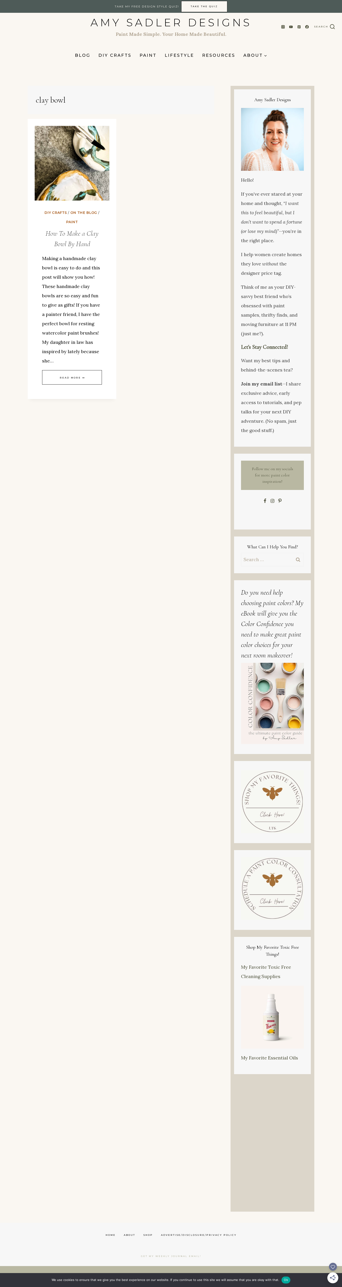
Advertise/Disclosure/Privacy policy (199, 1235)
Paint (148, 55)
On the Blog (83, 213)
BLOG (82, 55)
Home (111, 1235)
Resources (218, 55)
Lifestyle (179, 55)
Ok (286, 1280)
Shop (148, 1235)
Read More (72, 377)
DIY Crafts (114, 55)
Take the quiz (204, 6)
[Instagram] (282, 26)
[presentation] (72, 163)
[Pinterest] (298, 26)
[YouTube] (291, 26)
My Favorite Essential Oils (269, 1058)
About (129, 1235)
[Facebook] (307, 26)
